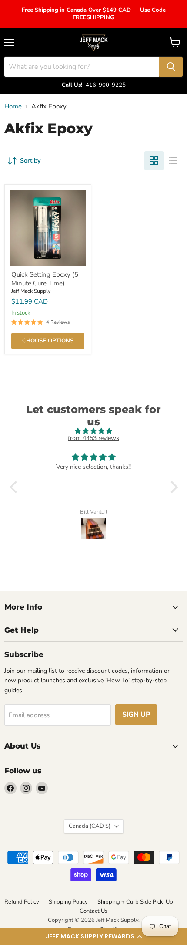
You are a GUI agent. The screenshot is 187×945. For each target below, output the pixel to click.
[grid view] (154, 160)
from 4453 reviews (93, 438)
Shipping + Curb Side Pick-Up (135, 902)
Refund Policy (21, 902)
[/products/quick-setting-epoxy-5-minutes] (48, 228)
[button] (93, 936)
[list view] (173, 160)
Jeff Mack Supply (30, 291)
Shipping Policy (68, 902)
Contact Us (93, 911)
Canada (89, 826)
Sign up (136, 714)
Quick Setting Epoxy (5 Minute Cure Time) (44, 279)
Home (13, 106)
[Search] (171, 67)
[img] (93, 431)
